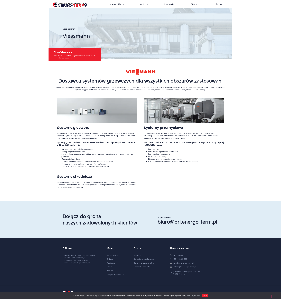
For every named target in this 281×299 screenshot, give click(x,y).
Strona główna (117, 4)
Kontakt (219, 4)
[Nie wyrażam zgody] (275, 296)
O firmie (144, 4)
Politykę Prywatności (193, 295)
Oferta (194, 4)
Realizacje (169, 4)
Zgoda (205, 295)
